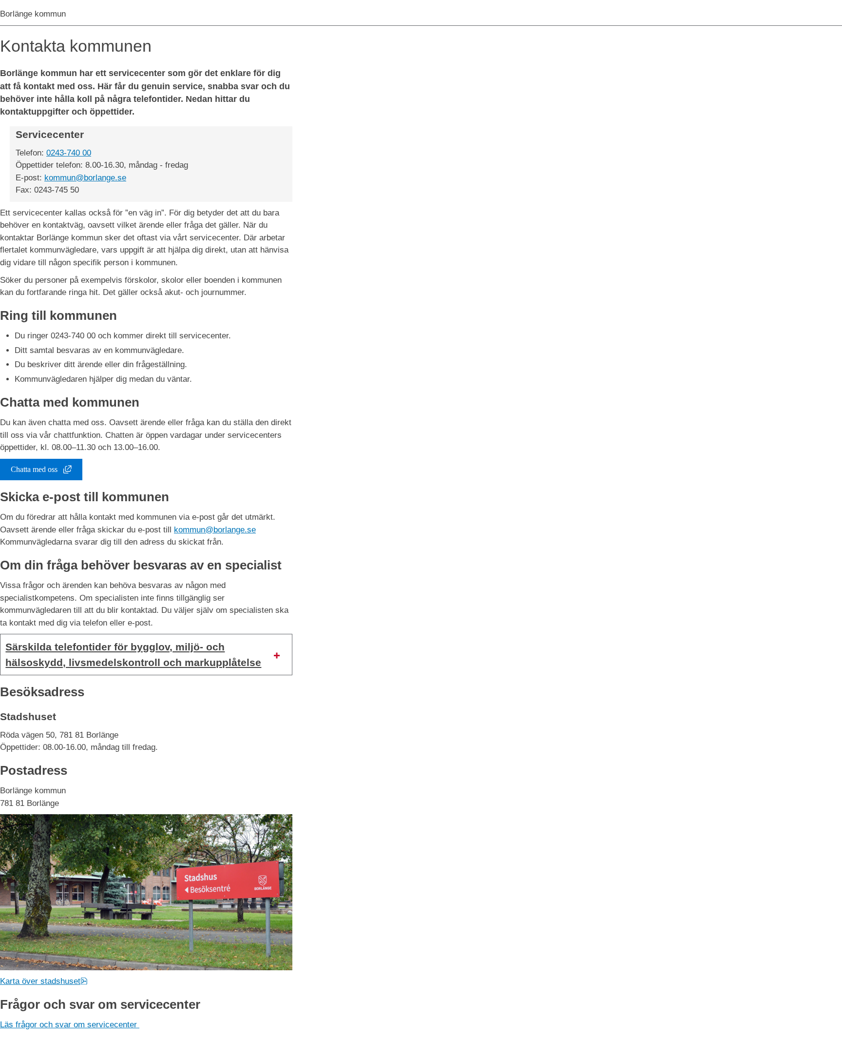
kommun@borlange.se (85, 177)
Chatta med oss (46, 471)
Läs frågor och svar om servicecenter (69, 1024)
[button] (146, 654)
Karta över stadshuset (44, 981)
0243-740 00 (68, 152)
